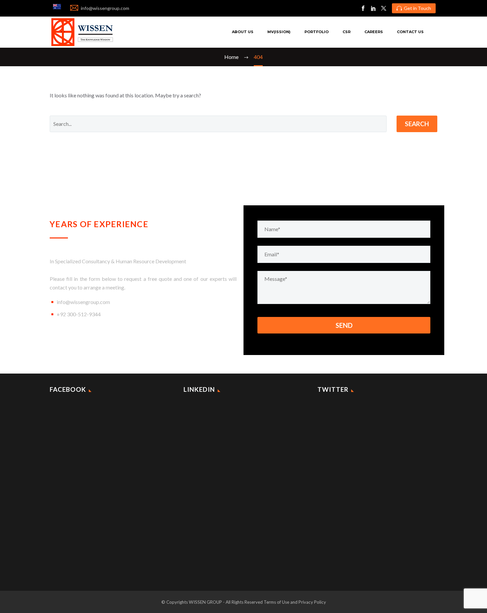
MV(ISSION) (279, 31)
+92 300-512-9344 (79, 314)
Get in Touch (414, 8)
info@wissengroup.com (83, 302)
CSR (347, 31)
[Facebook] (363, 8)
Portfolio (316, 31)
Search (417, 124)
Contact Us (410, 31)
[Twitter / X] (383, 8)
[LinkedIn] (373, 8)
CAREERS (373, 31)
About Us (242, 31)
